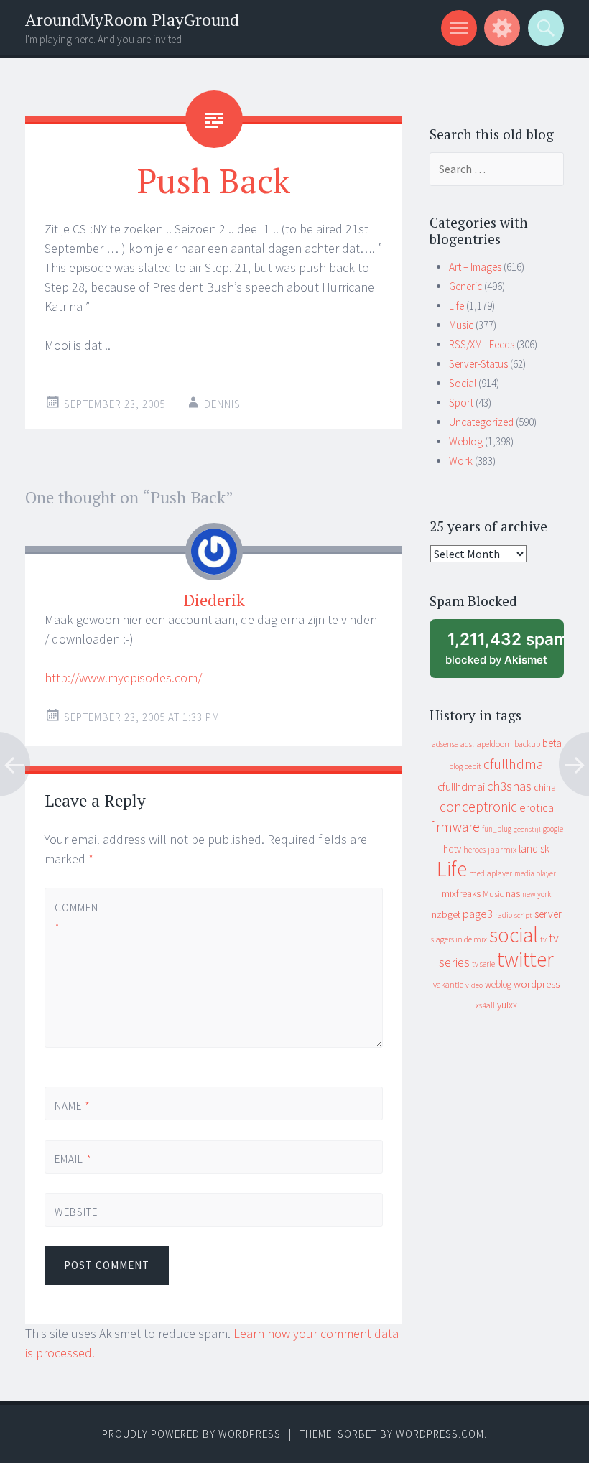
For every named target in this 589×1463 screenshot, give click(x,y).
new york (536, 894)
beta (552, 743)
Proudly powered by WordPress (191, 1434)
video (474, 985)
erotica (536, 807)
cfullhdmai (461, 787)
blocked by (504, 654)
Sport (461, 402)
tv (543, 939)
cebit (473, 766)
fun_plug (496, 829)
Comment (79, 917)
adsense (445, 744)
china (545, 787)
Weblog (466, 441)
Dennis (222, 404)
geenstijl (527, 829)
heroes (474, 849)
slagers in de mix (459, 939)
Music (461, 325)
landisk (534, 848)
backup (527, 743)
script (523, 915)
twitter (525, 959)
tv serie (483, 964)
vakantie (448, 984)
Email (73, 1159)
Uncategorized (481, 422)
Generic (465, 286)
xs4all (485, 1005)
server (548, 914)
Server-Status (478, 364)
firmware (455, 826)
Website (76, 1212)
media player (535, 873)
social (513, 934)
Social (462, 383)
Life (456, 305)
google (553, 829)
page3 (478, 913)
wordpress (537, 983)
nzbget (446, 914)
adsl (467, 744)
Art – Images (475, 267)
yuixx (507, 1004)
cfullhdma (513, 764)
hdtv (452, 848)
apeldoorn (494, 743)
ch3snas (509, 786)
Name (73, 1106)
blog (456, 766)
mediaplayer (490, 873)
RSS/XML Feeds (481, 344)
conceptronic (478, 806)
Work (461, 461)
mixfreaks (461, 893)
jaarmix (502, 849)
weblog (498, 984)
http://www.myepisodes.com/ (123, 677)
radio (503, 915)
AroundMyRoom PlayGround (132, 20)
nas (513, 893)
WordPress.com (440, 1434)
